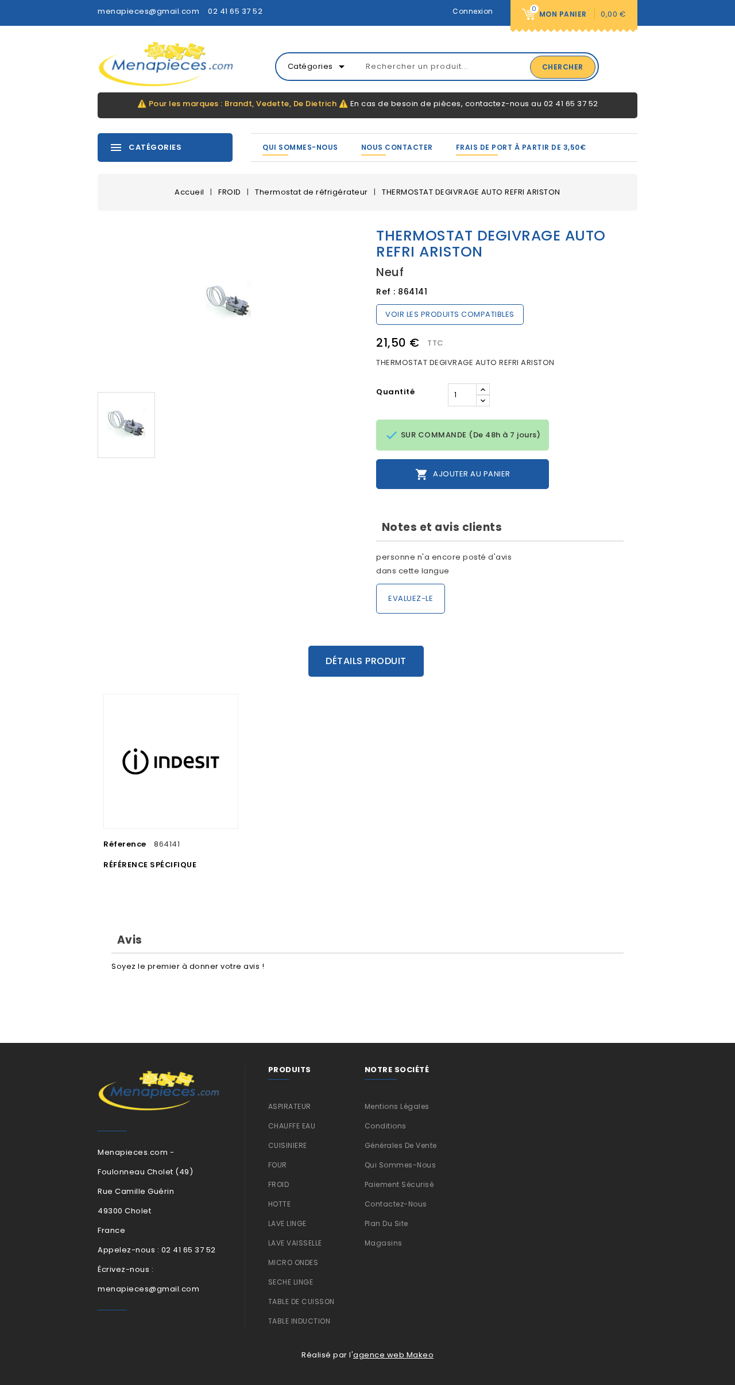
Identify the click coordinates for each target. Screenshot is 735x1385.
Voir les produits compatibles (449, 314)
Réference (124, 844)
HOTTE (279, 1204)
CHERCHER (562, 67)
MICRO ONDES (293, 1262)
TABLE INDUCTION (299, 1321)
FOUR (277, 1165)
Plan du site (386, 1223)
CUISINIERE (287, 1145)
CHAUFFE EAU (292, 1126)
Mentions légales (397, 1106)
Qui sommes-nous (300, 147)
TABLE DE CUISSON (301, 1301)
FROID (278, 1184)
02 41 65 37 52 (235, 11)
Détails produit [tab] (366, 661)
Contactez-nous (396, 1204)
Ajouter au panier (462, 474)
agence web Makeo (393, 1354)
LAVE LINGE (287, 1223)
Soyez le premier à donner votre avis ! (187, 966)
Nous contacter (397, 147)
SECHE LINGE (291, 1282)
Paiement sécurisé (399, 1184)
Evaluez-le (410, 598)
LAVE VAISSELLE (295, 1243)
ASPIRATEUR (289, 1106)
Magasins (384, 1243)
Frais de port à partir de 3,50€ (521, 147)
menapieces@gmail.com (148, 11)
